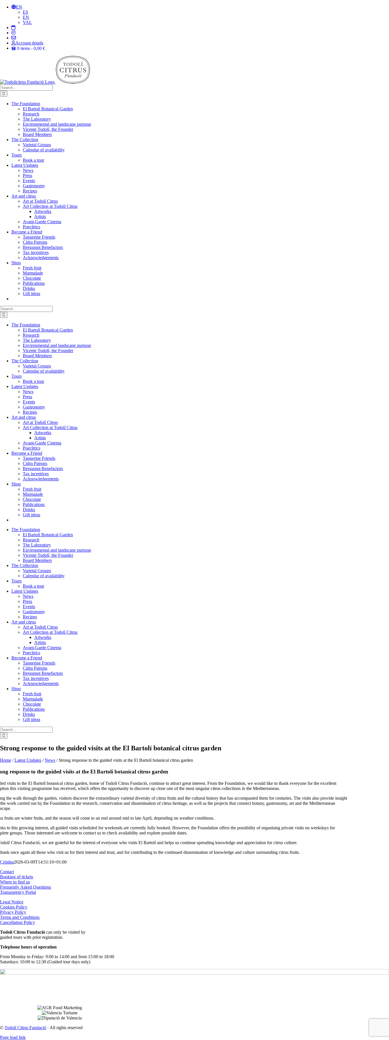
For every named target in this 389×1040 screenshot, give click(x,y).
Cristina (7, 862)
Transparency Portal (18, 892)
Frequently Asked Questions (25, 887)
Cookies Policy (13, 907)
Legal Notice (11, 901)
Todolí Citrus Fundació (25, 1027)
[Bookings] (13, 27)
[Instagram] (13, 32)
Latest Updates (28, 760)
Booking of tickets (16, 876)
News (50, 760)
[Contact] (13, 37)
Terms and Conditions (20, 917)
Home (5, 760)
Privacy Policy (13, 912)
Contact (7, 871)
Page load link (13, 1037)
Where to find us (15, 881)
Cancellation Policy (17, 922)
